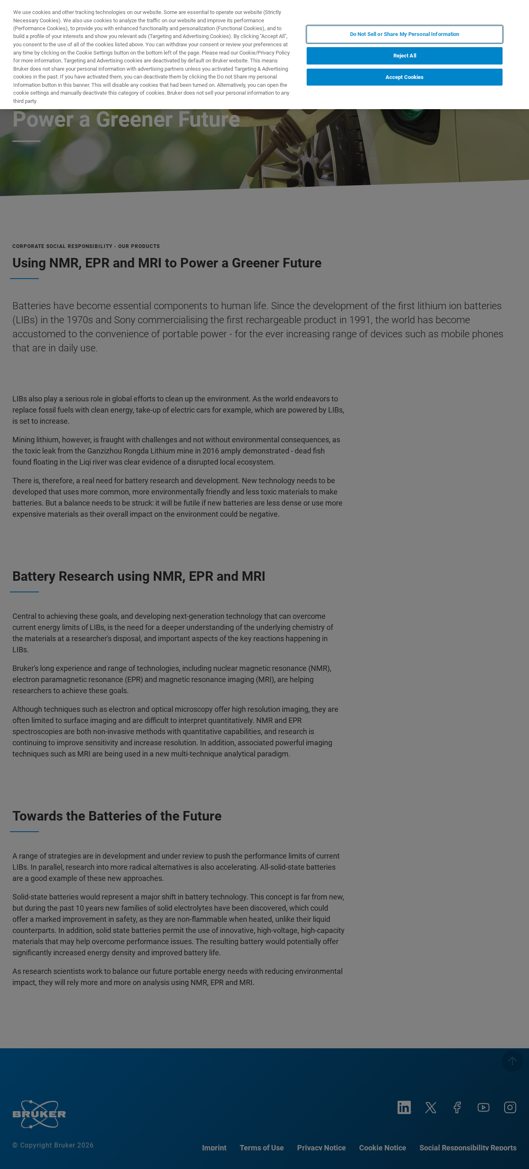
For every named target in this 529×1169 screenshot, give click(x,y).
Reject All (404, 55)
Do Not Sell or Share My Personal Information (405, 34)
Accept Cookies (405, 77)
